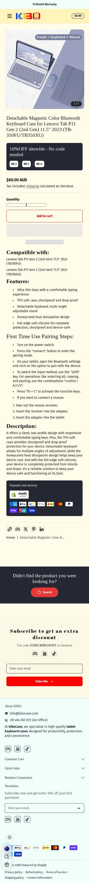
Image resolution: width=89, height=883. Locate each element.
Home (10, 538)
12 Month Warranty (44, 4)
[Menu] (9, 16)
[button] (77, 16)
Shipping (32, 186)
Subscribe (41, 681)
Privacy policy (13, 872)
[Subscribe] (78, 808)
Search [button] (47, 592)
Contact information (39, 877)
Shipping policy (14, 877)
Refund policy (34, 872)
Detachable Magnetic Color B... (42, 538)
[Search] (6, 856)
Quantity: (13, 199)
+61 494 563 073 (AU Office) (29, 720)
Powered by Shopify (34, 865)
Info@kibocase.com (24, 713)
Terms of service (56, 872)
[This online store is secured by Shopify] (19, 498)
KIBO (18, 865)
